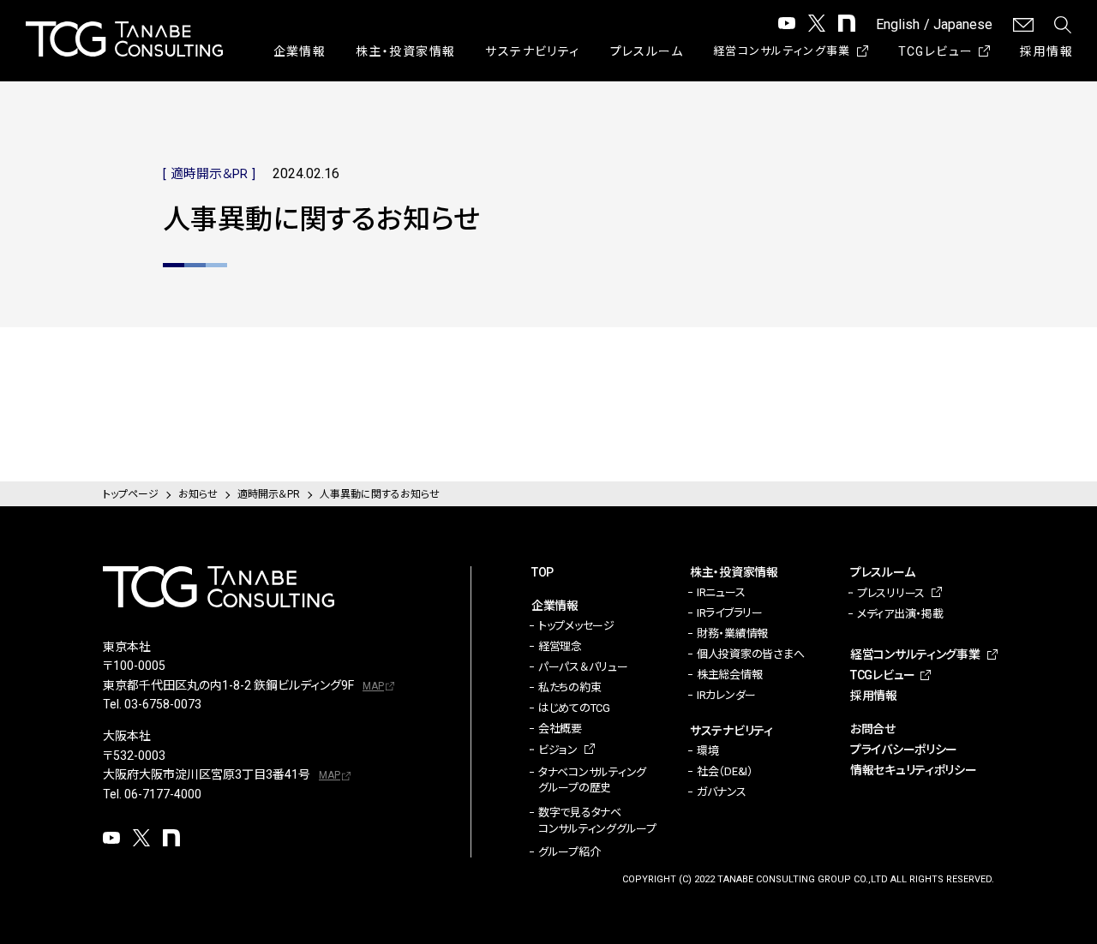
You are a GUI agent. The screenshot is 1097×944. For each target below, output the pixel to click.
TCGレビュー (936, 51)
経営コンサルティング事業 (782, 51)
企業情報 (300, 51)
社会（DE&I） (725, 771)
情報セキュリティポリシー (913, 770)
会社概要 (560, 728)
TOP (542, 572)
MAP (373, 686)
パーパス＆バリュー (583, 666)
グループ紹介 (569, 851)
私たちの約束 (569, 687)
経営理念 (560, 646)
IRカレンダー (726, 695)
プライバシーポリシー (903, 749)
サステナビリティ (532, 51)
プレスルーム (646, 51)
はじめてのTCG (574, 708)
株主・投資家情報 (405, 51)
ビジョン (558, 750)
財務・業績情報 (732, 633)
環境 (707, 750)
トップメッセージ (576, 625)
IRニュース (721, 592)
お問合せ (873, 729)
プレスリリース (891, 593)
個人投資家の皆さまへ (750, 654)
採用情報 (1046, 51)
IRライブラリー (730, 612)
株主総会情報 (729, 674)
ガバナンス (721, 792)
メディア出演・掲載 (900, 613)
